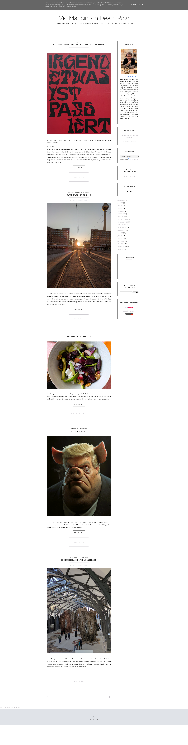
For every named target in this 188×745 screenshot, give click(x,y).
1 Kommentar (78, 177)
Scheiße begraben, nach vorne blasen (79, 560)
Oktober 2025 (122, 225)
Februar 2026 (122, 214)
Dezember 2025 (123, 219)
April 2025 (121, 241)
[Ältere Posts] (110, 697)
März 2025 (121, 244)
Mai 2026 (120, 208)
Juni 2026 (120, 205)
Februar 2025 (122, 247)
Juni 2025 (120, 236)
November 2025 (123, 222)
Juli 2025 (120, 233)
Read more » (78, 167)
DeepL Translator (129, 176)
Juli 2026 (120, 203)
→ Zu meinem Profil (129, 76)
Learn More (132, 5)
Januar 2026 (121, 216)
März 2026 (121, 211)
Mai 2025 (120, 238)
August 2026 (121, 200)
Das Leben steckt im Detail (79, 337)
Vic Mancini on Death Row (94, 18)
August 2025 (121, 230)
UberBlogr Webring (129, 311)
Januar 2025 (121, 249)
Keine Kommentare (78, 413)
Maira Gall (94, 719)
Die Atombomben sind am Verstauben (129, 136)
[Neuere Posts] (48, 697)
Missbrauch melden (10, 707)
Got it (140, 5)
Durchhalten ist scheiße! (79, 195)
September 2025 (123, 227)
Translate (135, 159)
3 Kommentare (78, 319)
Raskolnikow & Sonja (129, 141)
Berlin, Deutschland (79, 50)
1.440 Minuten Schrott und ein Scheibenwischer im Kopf (79, 45)
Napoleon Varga (79, 431)
